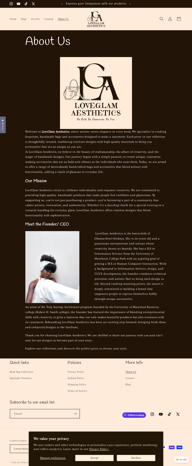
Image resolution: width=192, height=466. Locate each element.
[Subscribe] (75, 414)
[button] (161, 19)
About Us (131, 371)
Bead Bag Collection (21, 371)
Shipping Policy (77, 384)
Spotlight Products (21, 378)
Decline (136, 458)
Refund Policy (76, 378)
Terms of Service (77, 390)
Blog (128, 384)
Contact (130, 378)
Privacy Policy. (99, 449)
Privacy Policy (76, 371)
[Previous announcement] (62, 3)
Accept (94, 458)
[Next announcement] (130, 3)
